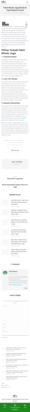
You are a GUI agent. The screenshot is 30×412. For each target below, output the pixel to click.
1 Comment (19, 142)
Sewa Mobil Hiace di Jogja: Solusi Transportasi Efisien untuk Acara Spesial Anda (19, 202)
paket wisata (5, 24)
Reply (25, 288)
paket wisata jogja (19, 144)
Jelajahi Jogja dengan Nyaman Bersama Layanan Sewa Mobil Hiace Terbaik (18, 251)
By (21, 140)
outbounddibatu (13, 271)
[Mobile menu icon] (27, 2)
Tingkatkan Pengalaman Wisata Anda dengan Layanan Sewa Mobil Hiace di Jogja (19, 212)
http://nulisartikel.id (16, 164)
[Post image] (5, 202)
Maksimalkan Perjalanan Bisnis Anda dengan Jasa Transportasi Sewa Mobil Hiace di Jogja (19, 241)
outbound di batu (17, 284)
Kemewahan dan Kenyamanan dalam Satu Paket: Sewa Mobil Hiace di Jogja (18, 232)
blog (4, 22)
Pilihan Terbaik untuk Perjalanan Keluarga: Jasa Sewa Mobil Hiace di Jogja (19, 222)
